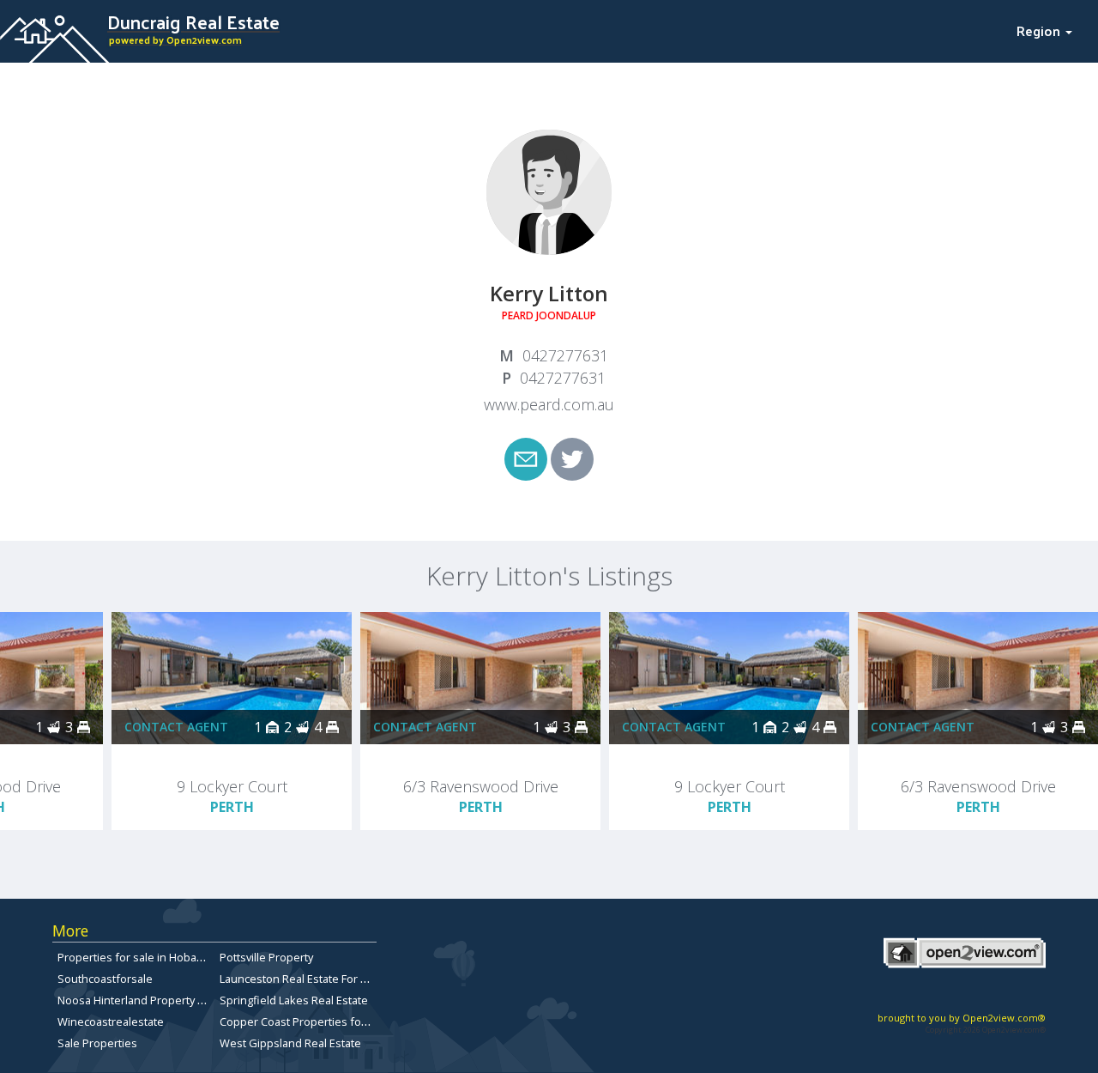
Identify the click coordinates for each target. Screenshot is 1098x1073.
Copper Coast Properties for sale (304, 1021)
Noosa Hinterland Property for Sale (147, 1000)
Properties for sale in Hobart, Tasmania (157, 957)
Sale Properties (97, 1043)
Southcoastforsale (105, 978)
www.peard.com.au (549, 404)
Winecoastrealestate (110, 1021)
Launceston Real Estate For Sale (301, 978)
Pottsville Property (266, 957)
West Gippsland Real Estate (290, 1043)
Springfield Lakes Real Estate (294, 1000)
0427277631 (565, 355)
